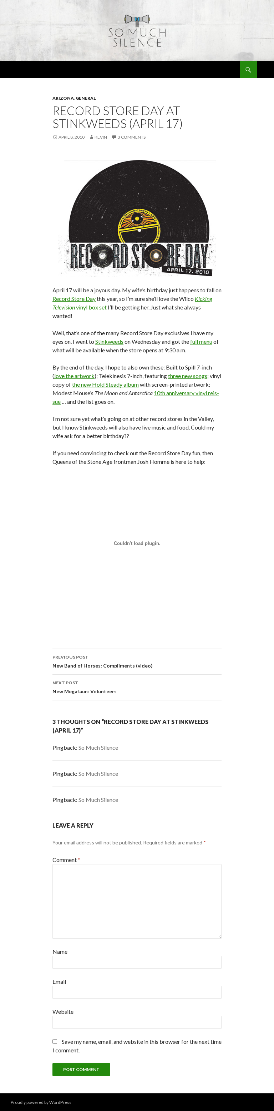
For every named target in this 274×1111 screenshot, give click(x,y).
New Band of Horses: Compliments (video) (102, 661)
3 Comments (132, 137)
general (86, 98)
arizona (63, 98)
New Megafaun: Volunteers (84, 687)
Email (59, 981)
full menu (201, 341)
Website (62, 1011)
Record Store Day (74, 298)
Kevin (101, 137)
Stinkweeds (109, 341)
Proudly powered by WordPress (41, 1102)
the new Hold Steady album (105, 384)
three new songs (187, 375)
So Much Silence (98, 747)
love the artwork (74, 375)
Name (59, 951)
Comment (66, 859)
